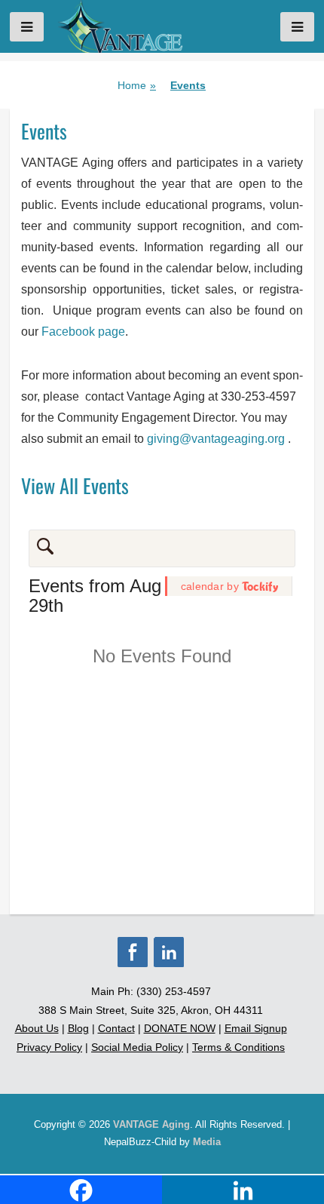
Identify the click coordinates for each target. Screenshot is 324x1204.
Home (137, 85)
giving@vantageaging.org (217, 438)
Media (207, 1141)
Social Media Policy (137, 1047)
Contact (116, 1028)
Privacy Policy (49, 1047)
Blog (78, 1028)
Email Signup (256, 1028)
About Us (37, 1028)
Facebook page (83, 331)
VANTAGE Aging (151, 1124)
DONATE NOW (179, 1028)
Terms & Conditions (238, 1047)
